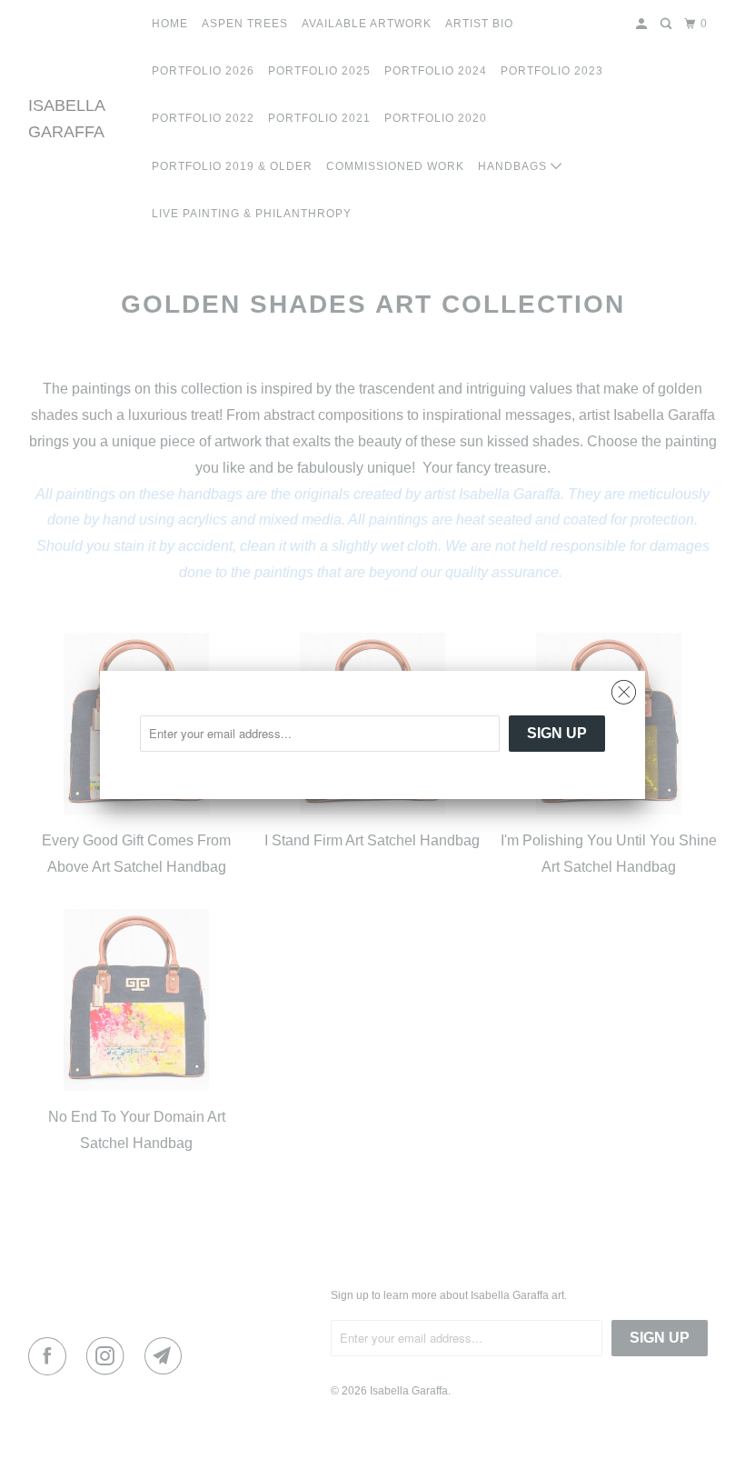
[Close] (623, 692)
